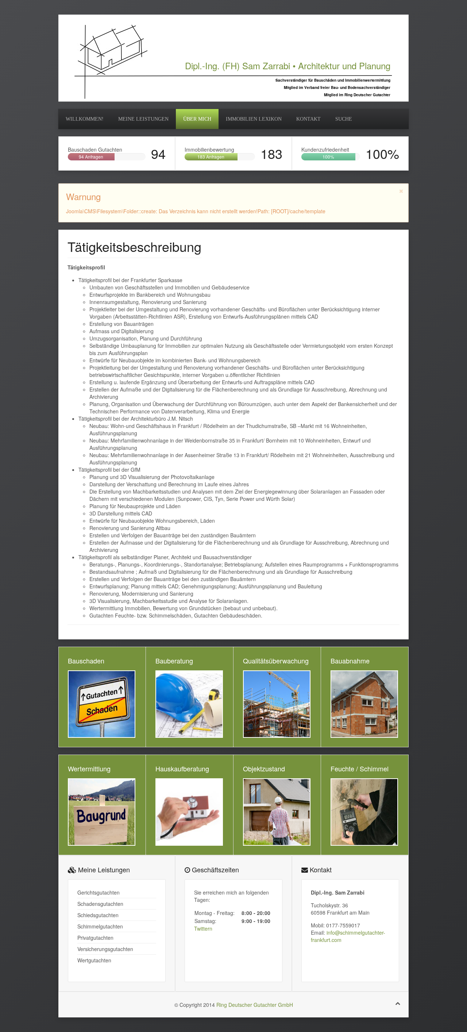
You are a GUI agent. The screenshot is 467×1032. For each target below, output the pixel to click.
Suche (343, 119)
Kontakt (308, 119)
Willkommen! (85, 119)
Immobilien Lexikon (254, 119)
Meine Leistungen (143, 119)
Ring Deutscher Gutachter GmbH (254, 1004)
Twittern (203, 928)
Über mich (197, 119)
